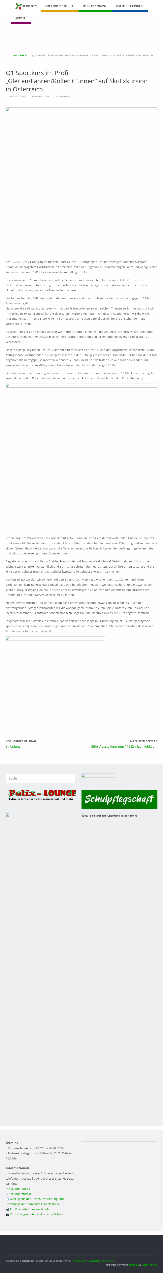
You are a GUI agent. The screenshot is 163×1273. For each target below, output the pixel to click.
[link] (34, 18)
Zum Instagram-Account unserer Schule (36, 1214)
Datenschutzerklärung (101, 1260)
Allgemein (20, 55)
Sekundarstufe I (19, 1189)
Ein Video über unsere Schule (29, 1209)
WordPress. (149, 1265)
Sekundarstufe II (20, 1194)
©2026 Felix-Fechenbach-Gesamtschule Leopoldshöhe (109, 815)
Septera (133, 1265)
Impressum (78, 1260)
